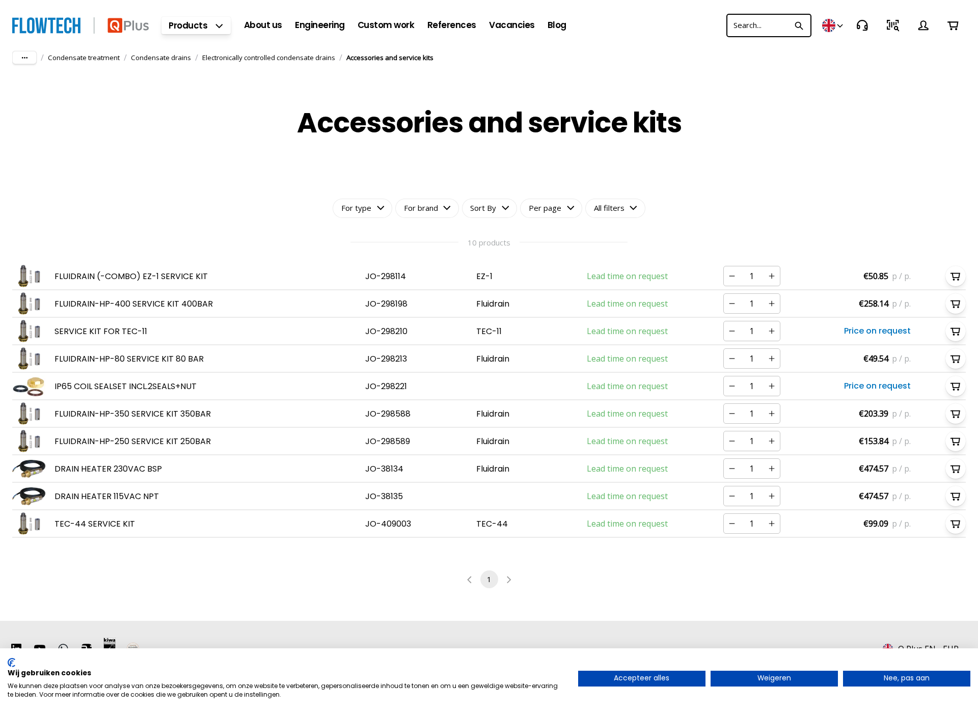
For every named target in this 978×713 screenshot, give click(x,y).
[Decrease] (732, 276)
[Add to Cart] (955, 276)
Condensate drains (161, 57)
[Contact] (862, 25)
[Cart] (953, 25)
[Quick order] (893, 25)
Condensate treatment (84, 57)
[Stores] (833, 25)
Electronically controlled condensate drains (268, 57)
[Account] (923, 25)
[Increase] (771, 276)
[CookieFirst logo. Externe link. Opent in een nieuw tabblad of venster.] (11, 662)
